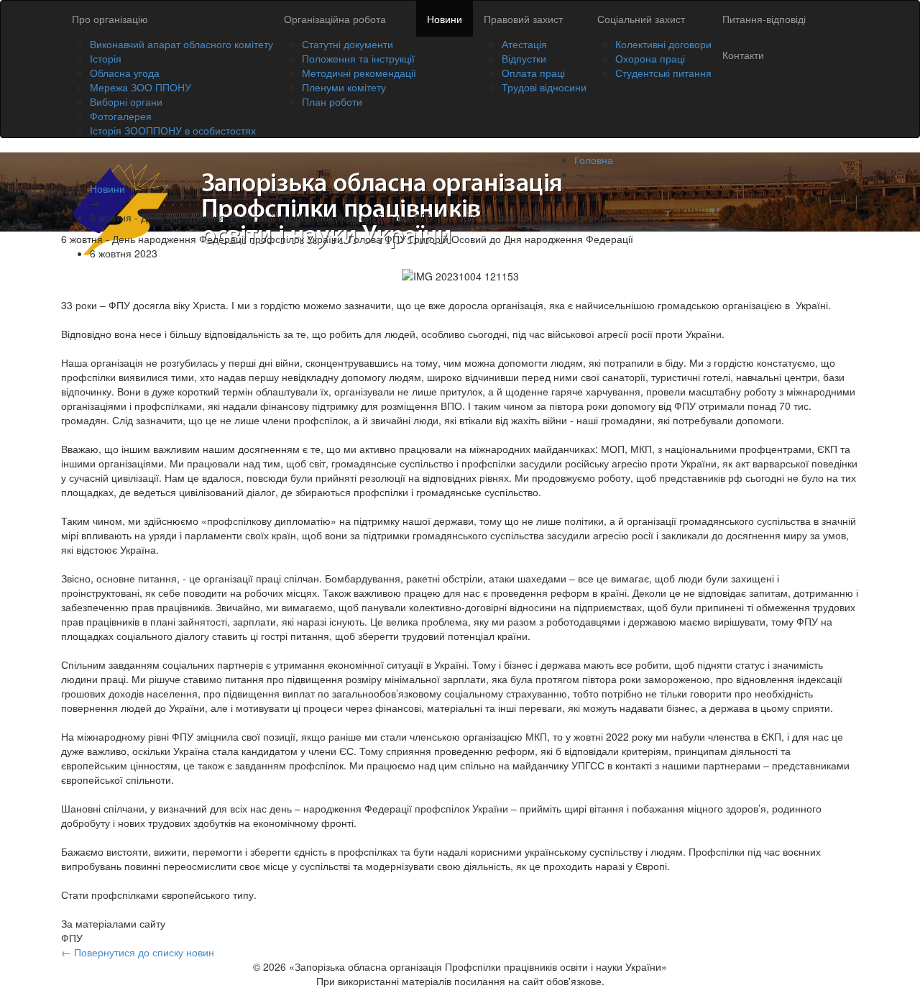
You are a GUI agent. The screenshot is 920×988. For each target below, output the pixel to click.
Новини (444, 19)
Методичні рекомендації (359, 72)
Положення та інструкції (358, 58)
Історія (105, 58)
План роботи (332, 101)
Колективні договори (663, 44)
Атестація (524, 44)
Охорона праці (650, 58)
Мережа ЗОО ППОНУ (140, 87)
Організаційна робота (335, 19)
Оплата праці (533, 72)
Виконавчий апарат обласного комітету (181, 44)
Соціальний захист (641, 19)
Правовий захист (523, 19)
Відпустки (524, 58)
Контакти (743, 54)
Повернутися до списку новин (137, 952)
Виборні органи (126, 101)
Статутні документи (347, 44)
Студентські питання (663, 72)
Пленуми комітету (344, 87)
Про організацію (110, 19)
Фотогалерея (121, 116)
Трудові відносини (544, 87)
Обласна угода (125, 72)
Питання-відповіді (764, 19)
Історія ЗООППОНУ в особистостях (173, 130)
